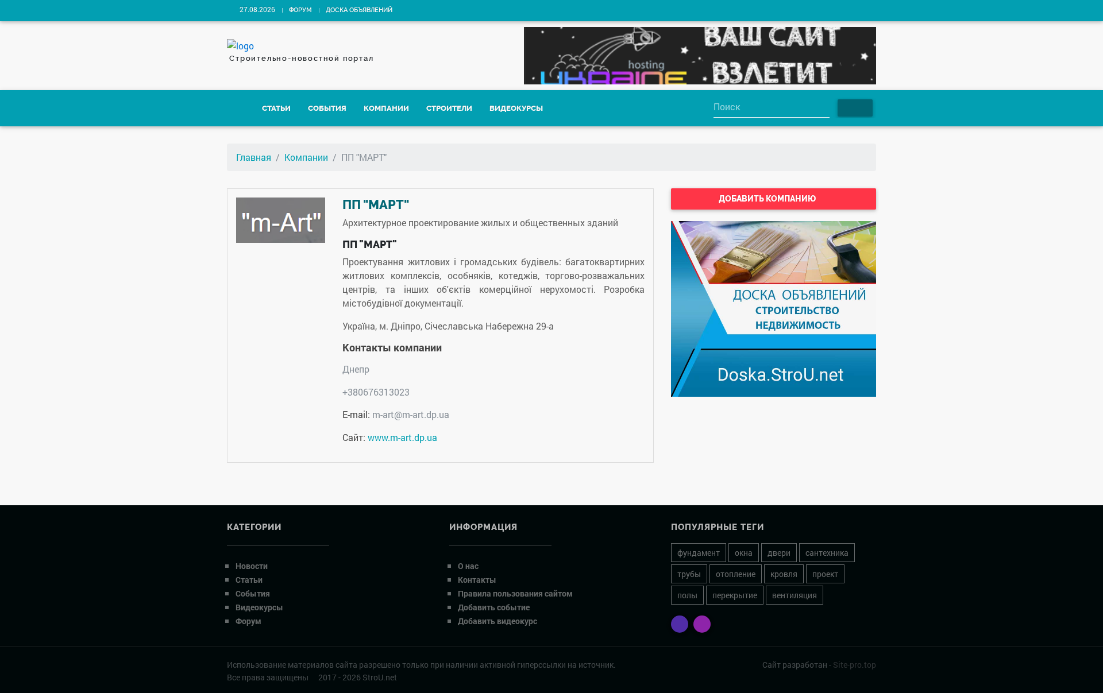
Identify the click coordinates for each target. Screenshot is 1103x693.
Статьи (276, 108)
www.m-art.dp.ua (402, 437)
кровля (783, 573)
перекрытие (734, 595)
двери (779, 552)
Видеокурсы (516, 108)
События (327, 108)
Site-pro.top (854, 664)
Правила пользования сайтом (515, 593)
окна (744, 552)
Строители (449, 108)
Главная (253, 157)
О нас (468, 565)
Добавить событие (494, 607)
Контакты (477, 579)
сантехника (827, 552)
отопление (735, 573)
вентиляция (794, 595)
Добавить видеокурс (497, 620)
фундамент (698, 552)
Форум (300, 10)
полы (687, 595)
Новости (252, 565)
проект (825, 573)
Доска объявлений (359, 10)
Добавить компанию (768, 198)
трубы (689, 573)
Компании (386, 108)
